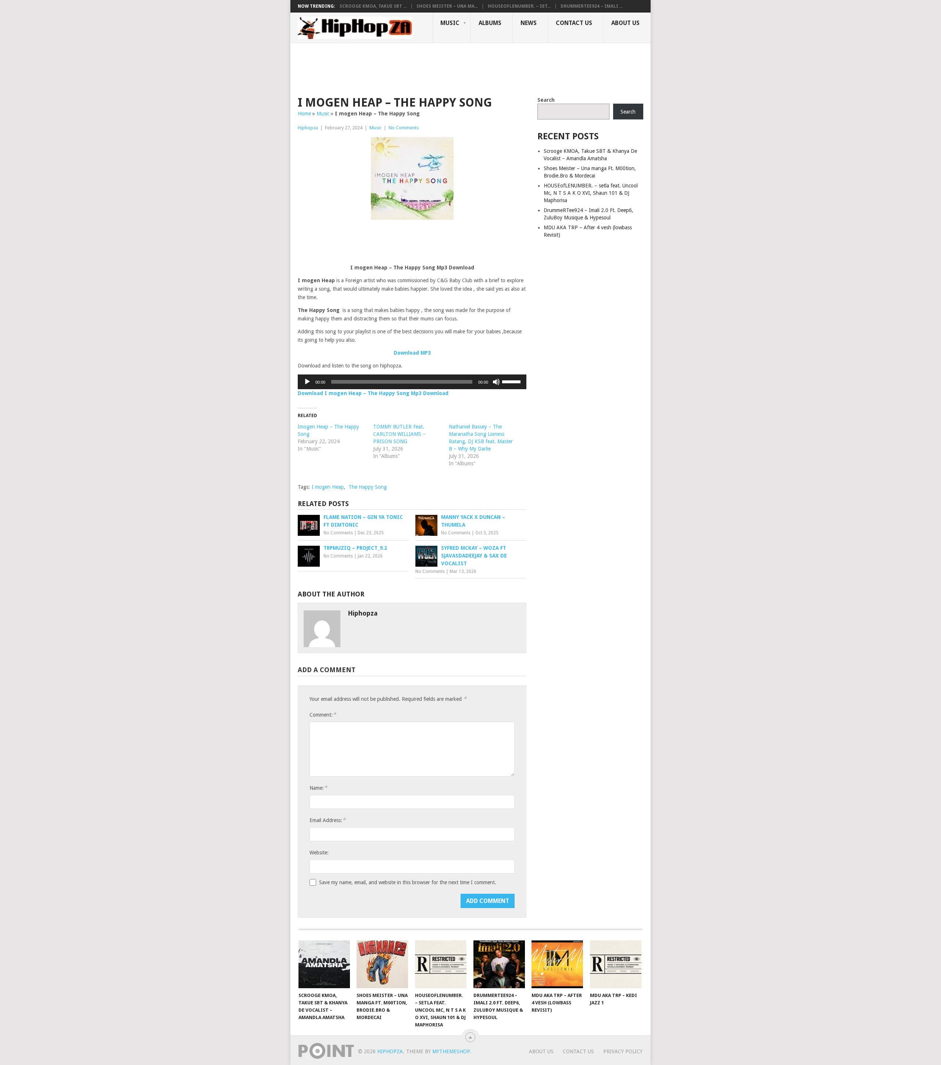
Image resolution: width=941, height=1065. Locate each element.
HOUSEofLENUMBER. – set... (519, 6)
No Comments (404, 127)
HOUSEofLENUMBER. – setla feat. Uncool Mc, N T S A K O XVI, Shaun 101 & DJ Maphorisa (591, 193)
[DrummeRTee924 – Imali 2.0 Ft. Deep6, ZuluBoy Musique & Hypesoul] (499, 964)
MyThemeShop (451, 1051)
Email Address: (328, 820)
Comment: (323, 714)
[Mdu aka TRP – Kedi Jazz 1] (615, 964)
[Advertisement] (431, 68)
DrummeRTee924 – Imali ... (592, 6)
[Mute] (496, 382)
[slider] (512, 381)
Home (304, 113)
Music (449, 22)
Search (546, 100)
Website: (319, 853)
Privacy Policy (623, 1051)
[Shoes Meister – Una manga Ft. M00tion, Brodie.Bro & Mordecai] (382, 964)
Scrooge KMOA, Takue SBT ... (373, 6)
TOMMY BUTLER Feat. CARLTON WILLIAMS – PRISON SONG (399, 434)
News (528, 22)
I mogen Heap (328, 487)
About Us (625, 22)
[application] (412, 381)
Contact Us (574, 22)
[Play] (307, 382)
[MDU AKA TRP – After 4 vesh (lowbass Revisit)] (557, 964)
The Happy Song (367, 487)
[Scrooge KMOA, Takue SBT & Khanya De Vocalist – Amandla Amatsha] (324, 964)
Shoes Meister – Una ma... (447, 6)
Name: (318, 787)
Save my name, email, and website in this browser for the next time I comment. (407, 882)
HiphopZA (390, 1051)
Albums (490, 22)
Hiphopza (308, 127)
